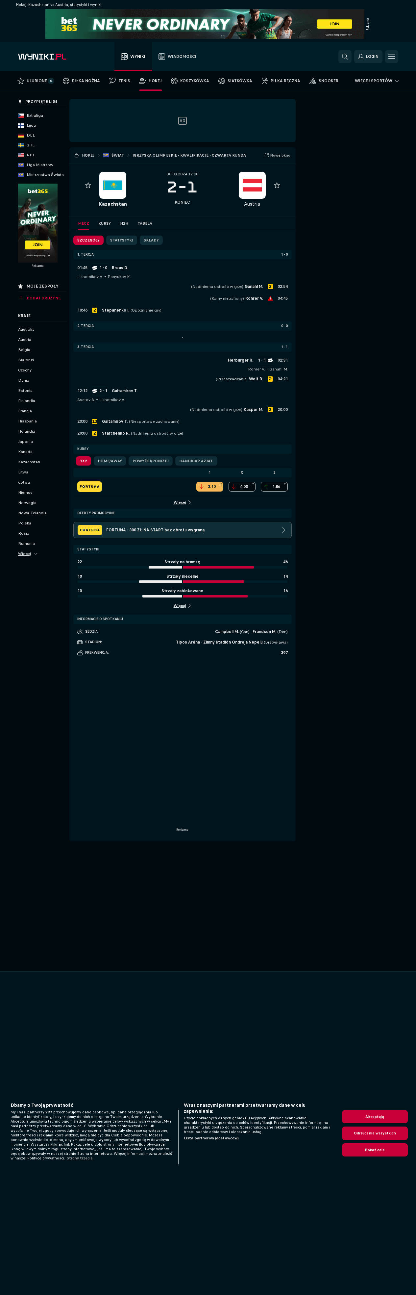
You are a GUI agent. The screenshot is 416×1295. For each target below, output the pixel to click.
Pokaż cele (375, 1150)
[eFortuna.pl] (89, 486)
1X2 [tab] (83, 461)
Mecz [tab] (83, 223)
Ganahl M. (278, 369)
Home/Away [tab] (110, 461)
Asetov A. (86, 399)
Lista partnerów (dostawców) (211, 1138)
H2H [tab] (124, 223)
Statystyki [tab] (121, 240)
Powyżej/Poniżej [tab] (151, 461)
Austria (252, 204)
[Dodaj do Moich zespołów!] (88, 185)
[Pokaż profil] (113, 185)
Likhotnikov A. (90, 276)
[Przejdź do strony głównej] (55, 57)
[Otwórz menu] (391, 56)
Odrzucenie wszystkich (375, 1133)
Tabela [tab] (144, 223)
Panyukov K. (119, 276)
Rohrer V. (256, 369)
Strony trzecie (80, 1158)
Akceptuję (374, 1116)
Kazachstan (112, 204)
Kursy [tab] (104, 223)
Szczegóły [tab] (88, 240)
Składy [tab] (151, 240)
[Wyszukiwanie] (345, 56)
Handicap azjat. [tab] (196, 461)
